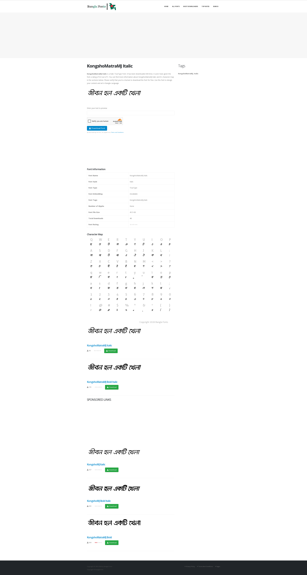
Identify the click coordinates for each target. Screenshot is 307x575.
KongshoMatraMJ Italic (99, 345)
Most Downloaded (190, 6)
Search (215, 6)
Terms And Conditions (205, 566)
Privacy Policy (190, 566)
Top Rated (205, 6)
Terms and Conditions (117, 132)
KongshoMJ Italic (96, 464)
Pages (218, 566)
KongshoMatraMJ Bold (99, 537)
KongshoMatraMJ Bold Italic (102, 382)
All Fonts (176, 6)
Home (166, 6)
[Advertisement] (153, 35)
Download (112, 351)
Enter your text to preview (97, 108)
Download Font (98, 128)
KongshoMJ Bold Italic (99, 501)
